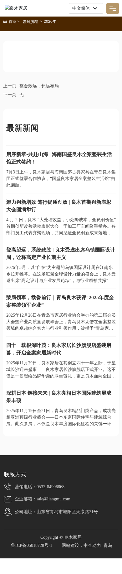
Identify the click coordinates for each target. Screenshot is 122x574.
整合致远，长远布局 (39, 86)
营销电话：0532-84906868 (39, 486)
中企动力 (92, 545)
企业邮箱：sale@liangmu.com (42, 499)
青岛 (108, 545)
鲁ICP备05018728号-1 (31, 545)
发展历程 (30, 22)
